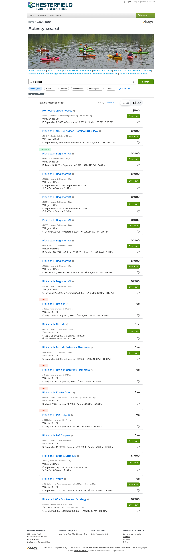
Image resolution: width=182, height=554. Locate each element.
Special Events (36, 73)
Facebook (126, 537)
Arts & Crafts (54, 70)
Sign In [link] (136, 2)
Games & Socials (102, 70)
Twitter (125, 542)
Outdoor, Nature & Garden (137, 70)
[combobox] (128, 2)
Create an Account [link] (148, 2)
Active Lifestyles (37, 70)
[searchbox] (82, 81)
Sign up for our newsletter (132, 534)
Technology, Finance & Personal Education (68, 73)
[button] (134, 82)
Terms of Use (125, 548)
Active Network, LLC (81, 551)
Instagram (126, 539)
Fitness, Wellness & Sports (77, 70)
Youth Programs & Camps (133, 73)
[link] (57, 110)
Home (31, 22)
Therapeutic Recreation (105, 73)
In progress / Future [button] (36, 94)
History (117, 70)
